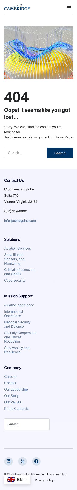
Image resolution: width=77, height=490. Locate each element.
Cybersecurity (14, 280)
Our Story (11, 396)
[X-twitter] (22, 461)
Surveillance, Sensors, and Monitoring (14, 259)
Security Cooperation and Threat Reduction (20, 337)
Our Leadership (16, 389)
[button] (69, 7)
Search (59, 153)
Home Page (63, 137)
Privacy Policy (44, 480)
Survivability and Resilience (17, 350)
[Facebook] (36, 461)
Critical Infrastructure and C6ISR (20, 272)
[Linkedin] (8, 461)
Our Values (12, 402)
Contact (10, 383)
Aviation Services (18, 248)
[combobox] (27, 424)
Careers (10, 376)
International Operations (13, 314)
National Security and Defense (17, 324)
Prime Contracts (16, 408)
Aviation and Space (19, 305)
